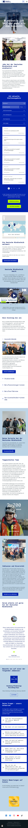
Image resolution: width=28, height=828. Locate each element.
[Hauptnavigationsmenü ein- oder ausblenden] (26, 1)
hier (18, 787)
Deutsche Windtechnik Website (13, 824)
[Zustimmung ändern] (2, 825)
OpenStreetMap (22, 237)
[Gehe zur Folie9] (19, 659)
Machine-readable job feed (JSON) (14, 825)
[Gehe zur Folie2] (12, 305)
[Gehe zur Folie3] (14, 305)
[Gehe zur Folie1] (11, 305)
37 (19, 188)
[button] (9, 225)
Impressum (10, 822)
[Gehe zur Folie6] (15, 659)
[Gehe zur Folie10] (21, 659)
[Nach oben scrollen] (6, 1)
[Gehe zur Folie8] (18, 659)
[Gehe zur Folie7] (16, 659)
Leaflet (17, 237)
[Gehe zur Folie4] (15, 305)
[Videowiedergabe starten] (14, 295)
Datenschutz (16, 822)
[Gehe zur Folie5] (17, 305)
